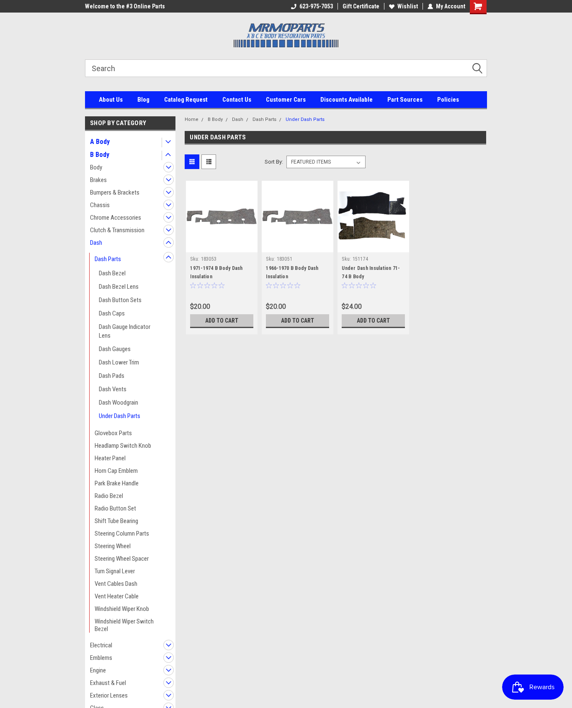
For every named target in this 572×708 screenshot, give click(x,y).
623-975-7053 (316, 6)
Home (191, 119)
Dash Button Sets (120, 300)
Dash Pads (111, 376)
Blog (143, 99)
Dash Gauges (115, 349)
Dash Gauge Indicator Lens (124, 331)
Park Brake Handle (117, 483)
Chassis (100, 205)
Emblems (101, 658)
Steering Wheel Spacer (122, 558)
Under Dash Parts (119, 416)
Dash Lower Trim (119, 362)
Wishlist (407, 6)
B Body (99, 155)
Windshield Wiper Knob (122, 609)
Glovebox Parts (113, 433)
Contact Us (236, 99)
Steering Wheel (113, 546)
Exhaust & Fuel (108, 683)
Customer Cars (286, 99)
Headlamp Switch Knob (123, 445)
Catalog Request (186, 99)
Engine (98, 670)
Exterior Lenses (109, 695)
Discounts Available (346, 99)
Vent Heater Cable (117, 596)
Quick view (222, 246)
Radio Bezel (109, 496)
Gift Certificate (361, 6)
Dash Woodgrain (118, 402)
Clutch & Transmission (117, 230)
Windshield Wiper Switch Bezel (124, 625)
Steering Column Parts (122, 533)
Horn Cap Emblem (116, 471)
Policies (448, 99)
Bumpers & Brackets (114, 192)
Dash (96, 242)
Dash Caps (112, 313)
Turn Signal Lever (115, 571)
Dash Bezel (112, 273)
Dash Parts (108, 259)
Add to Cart (221, 320)
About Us (111, 99)
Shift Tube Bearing (116, 521)
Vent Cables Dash (116, 583)
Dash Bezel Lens (119, 286)
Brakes (98, 180)
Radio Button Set (115, 508)
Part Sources (405, 99)
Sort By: (274, 162)
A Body (100, 142)
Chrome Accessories (115, 217)
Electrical (101, 645)
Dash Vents (112, 389)
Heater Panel (110, 458)
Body (96, 167)
